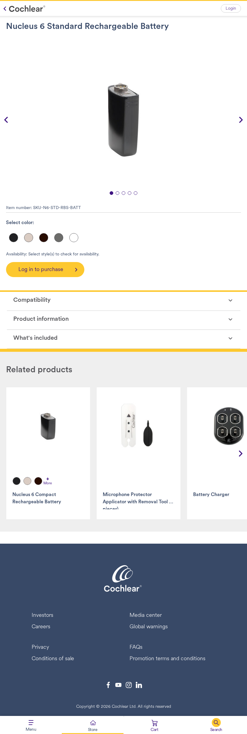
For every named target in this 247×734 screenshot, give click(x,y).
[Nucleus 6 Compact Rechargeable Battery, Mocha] (38, 481)
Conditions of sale (53, 659)
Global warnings (149, 627)
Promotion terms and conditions (167, 659)
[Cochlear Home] (23, 8)
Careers (41, 627)
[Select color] (13, 237)
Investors (42, 615)
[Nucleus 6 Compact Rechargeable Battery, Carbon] (16, 481)
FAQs (136, 647)
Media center (146, 615)
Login (231, 8)
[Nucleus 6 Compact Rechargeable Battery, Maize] (27, 481)
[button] (216, 725)
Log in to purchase (40, 270)
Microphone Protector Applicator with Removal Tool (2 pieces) (138, 500)
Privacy (40, 647)
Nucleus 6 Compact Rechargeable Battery (36, 498)
